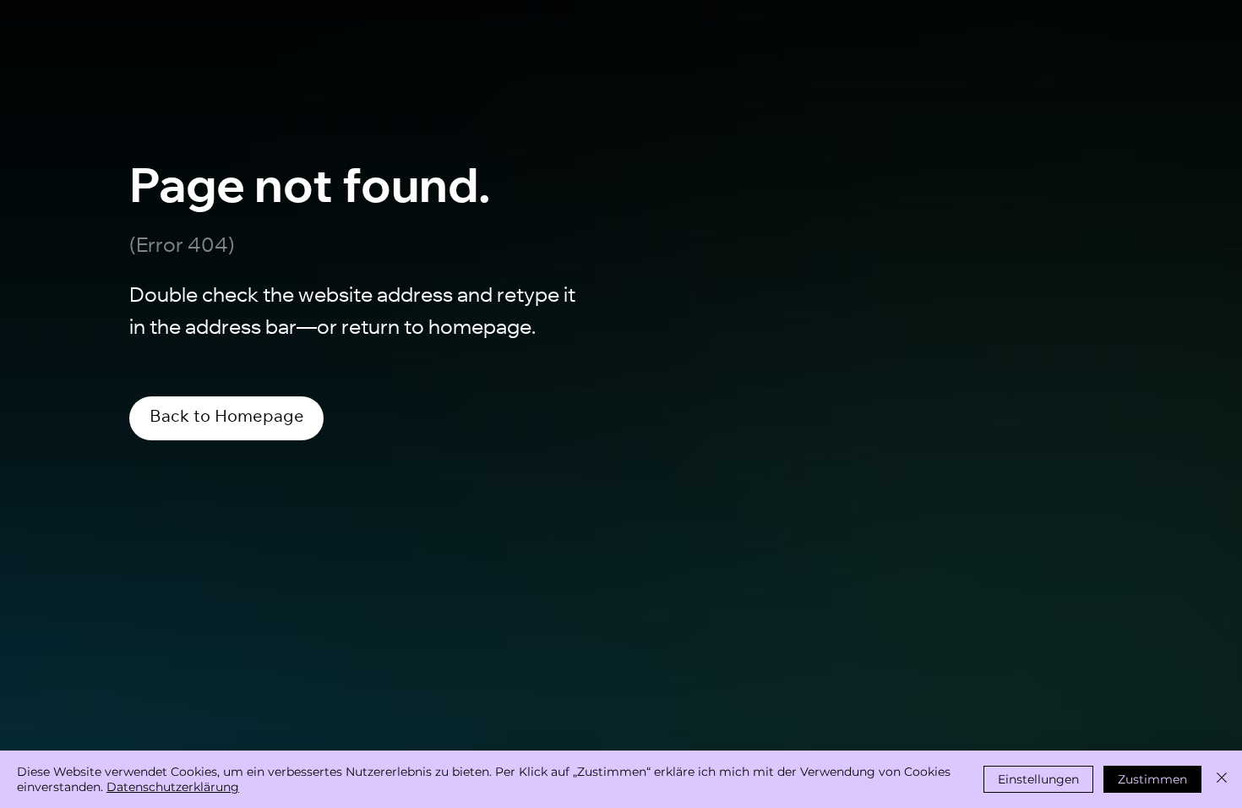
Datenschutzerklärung (172, 786)
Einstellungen (1038, 779)
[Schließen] (1222, 779)
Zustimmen (1152, 779)
